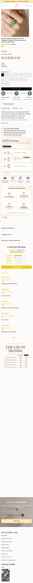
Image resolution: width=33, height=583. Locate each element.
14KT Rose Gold (9, 57)
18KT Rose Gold (18, 57)
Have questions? (9, 104)
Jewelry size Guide (6, 541)
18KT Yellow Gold (12, 57)
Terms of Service (6, 557)
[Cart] (30, 6)
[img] (5, 277)
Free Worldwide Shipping (11, 128)
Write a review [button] (16, 267)
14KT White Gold (5, 57)
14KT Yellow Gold (2, 57)
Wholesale (4, 535)
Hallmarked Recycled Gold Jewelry (15, 133)
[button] (5, 44)
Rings (2, 567)
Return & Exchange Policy (8, 560)
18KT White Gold (15, 57)
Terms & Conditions (6, 551)
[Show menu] (2, 6)
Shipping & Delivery (7, 228)
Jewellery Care (6, 235)
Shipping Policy (5, 548)
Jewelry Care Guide (6, 538)
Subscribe (16, 521)
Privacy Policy (5, 545)
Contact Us (4, 554)
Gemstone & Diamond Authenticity (15, 130)
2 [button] (15, 338)
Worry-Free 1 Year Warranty (13, 135)
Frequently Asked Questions (10, 240)
